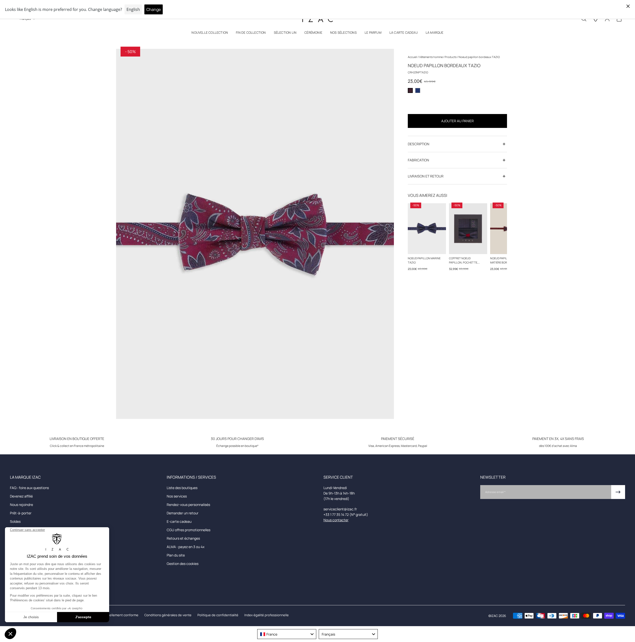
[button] (210, 33)
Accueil (413, 57)
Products (451, 57)
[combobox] (286, 634)
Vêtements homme (431, 57)
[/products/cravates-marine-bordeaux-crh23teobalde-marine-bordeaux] (468, 228)
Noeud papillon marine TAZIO (424, 260)
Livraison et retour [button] (426, 176)
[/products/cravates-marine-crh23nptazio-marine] (427, 228)
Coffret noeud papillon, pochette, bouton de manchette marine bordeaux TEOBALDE (465, 260)
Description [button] (418, 144)
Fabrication (418, 160)
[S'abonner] (618, 492)
